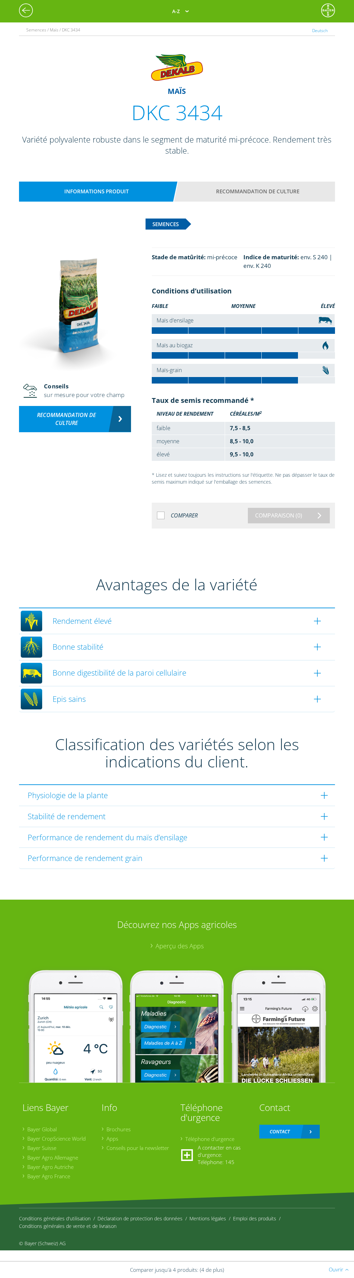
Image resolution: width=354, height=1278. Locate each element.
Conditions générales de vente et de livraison (68, 1226)
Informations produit (96, 191)
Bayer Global (42, 1129)
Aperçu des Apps (180, 946)
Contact (280, 1131)
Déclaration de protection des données (140, 1218)
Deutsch (320, 30)
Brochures (118, 1129)
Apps (112, 1138)
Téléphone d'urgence (209, 1138)
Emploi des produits (254, 1218)
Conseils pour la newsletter (137, 1147)
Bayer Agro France (48, 1176)
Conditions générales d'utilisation (55, 1218)
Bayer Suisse (41, 1147)
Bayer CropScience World (56, 1138)
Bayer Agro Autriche (50, 1166)
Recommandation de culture (257, 191)
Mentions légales (207, 1218)
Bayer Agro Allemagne (52, 1157)
